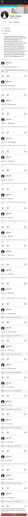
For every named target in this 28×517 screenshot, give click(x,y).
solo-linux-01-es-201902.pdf (13, 501)
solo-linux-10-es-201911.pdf (13, 336)
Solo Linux (8, 62)
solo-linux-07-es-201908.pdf (13, 391)
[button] (25, 2)
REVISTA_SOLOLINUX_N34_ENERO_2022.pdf (16, 70)
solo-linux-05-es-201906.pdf (13, 427)
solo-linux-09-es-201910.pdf (13, 354)
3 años (7, 64)
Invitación (16, 22)
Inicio (10, 22)
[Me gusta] (14, 77)
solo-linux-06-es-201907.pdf (13, 409)
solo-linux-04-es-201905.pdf (13, 446)
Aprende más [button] (4, 512)
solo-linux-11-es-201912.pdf (13, 317)
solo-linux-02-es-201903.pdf (13, 483)
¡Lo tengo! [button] (14, 514)
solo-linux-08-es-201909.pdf (13, 372)
